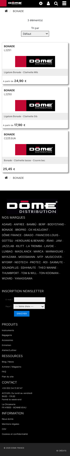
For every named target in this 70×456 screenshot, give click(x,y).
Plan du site (8, 376)
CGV (4, 429)
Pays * (8, 306)
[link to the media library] (42, 4)
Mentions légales (10, 424)
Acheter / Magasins (11, 366)
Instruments (8, 330)
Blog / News (8, 361)
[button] (66, 2)
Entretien (6, 345)
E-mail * (9, 299)
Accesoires (7, 340)
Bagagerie (7, 335)
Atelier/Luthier (9, 350)
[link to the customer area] (50, 4)
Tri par (35, 28)
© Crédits (61, 451)
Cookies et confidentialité (15, 434)
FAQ (4, 371)
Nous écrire (7, 419)
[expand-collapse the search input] (58, 4)
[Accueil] (6, 11)
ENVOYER (22, 313)
